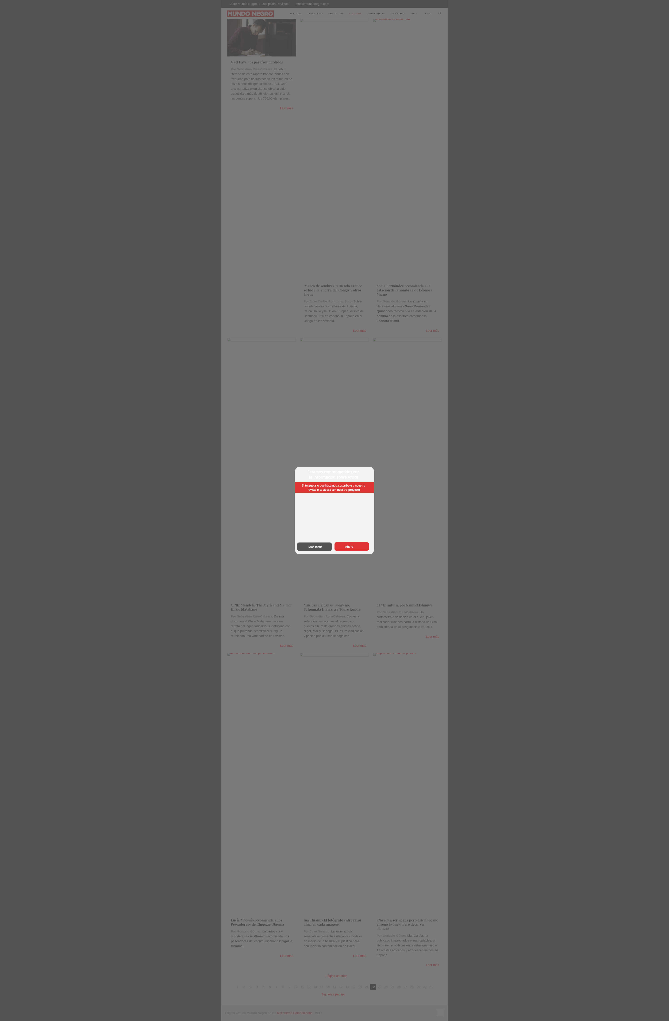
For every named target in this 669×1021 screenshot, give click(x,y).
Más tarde (315, 547)
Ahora (349, 546)
